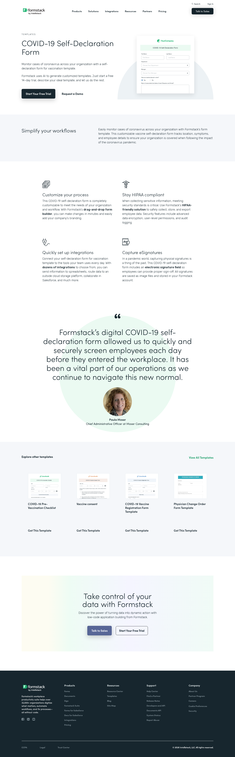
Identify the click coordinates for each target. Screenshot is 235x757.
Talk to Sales (202, 11)
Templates (29, 34)
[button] (76, 11)
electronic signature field (163, 267)
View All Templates (201, 457)
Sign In (210, 3)
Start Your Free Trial (38, 94)
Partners (147, 11)
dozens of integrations (58, 267)
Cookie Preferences (198, 706)
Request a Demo (72, 94)
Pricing (162, 11)
